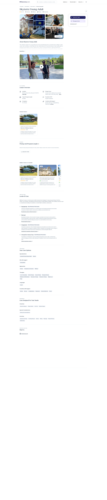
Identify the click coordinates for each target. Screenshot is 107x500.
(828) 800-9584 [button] (25, 151)
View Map (24, 94)
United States (27, 6)
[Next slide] (60, 176)
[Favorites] (86, 2)
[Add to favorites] (86, 11)
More (60, 94)
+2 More (52, 104)
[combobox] (46, 2)
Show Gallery (58, 36)
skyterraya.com (73, 23)
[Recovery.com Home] (25, 2)
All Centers (21, 6)
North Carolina (32, 6)
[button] (78, 17)
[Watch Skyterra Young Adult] (42, 67)
